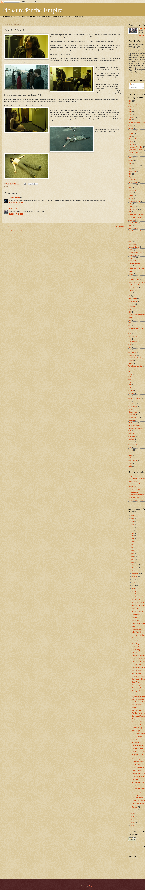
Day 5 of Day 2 (136, 710)
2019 (132, 536)
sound (130, 266)
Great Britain (132, 404)
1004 (129, 212)
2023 (132, 524)
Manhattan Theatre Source (136, 139)
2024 (132, 521)
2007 (132, 819)
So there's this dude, (138, 762)
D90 (129, 296)
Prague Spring (132, 255)
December (135, 565)
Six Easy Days (133, 287)
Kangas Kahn (132, 476)
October (135, 571)
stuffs (130, 466)
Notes (130, 250)
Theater (130, 128)
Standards (131, 304)
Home (63, 227)
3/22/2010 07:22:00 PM (16, 214)
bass (129, 320)
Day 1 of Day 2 (136, 793)
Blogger (90, 886)
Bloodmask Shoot (133, 152)
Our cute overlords (134, 489)
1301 (129, 168)
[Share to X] (33, 184)
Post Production (133, 341)
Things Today (136, 650)
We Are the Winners (138, 767)
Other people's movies (135, 147)
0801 (129, 109)
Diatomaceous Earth (134, 201)
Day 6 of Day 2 (136, 704)
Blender (130, 274)
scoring (130, 463)
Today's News (136, 694)
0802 (129, 112)
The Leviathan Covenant (135, 428)
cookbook (131, 439)
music (130, 241)
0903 (129, 309)
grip (129, 447)
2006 (132, 822)
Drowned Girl (132, 277)
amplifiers (131, 290)
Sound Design (132, 301)
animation (131, 433)
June (134, 582)
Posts (133, 84)
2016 (132, 545)
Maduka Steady (133, 412)
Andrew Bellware (14, 209)
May (133, 585)
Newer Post (7, 227)
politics (130, 160)
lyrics (130, 452)
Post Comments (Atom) (18, 231)
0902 (129, 379)
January (135, 810)
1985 (129, 388)
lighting (130, 450)
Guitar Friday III (136, 770)
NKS (129, 339)
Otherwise (131, 117)
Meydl (130, 177)
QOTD (134, 785)
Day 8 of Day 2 (136, 673)
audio (130, 204)
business (131, 141)
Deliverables (132, 244)
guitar (130, 125)
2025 (132, 518)
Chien (130, 396)
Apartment (131, 220)
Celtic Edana (132, 352)
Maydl (130, 225)
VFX (129, 431)
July (133, 579)
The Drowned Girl (133, 425)
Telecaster (131, 420)
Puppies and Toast (134, 417)
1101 (129, 120)
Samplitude (131, 258)
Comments (134, 87)
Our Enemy (135, 779)
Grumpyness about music (136, 239)
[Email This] (29, 184)
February (135, 807)
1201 (129, 136)
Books (130, 293)
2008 (132, 817)
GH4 (129, 401)
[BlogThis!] (31, 184)
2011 (132, 559)
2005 (132, 825)
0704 (129, 174)
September (135, 574)
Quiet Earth (135, 626)
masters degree (133, 228)
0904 (129, 101)
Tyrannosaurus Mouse (135, 150)
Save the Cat (132, 179)
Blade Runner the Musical (136, 231)
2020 (132, 533)
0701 (129, 106)
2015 (132, 548)
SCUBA (130, 196)
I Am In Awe (135, 647)
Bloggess (135, 719)
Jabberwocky (132, 355)
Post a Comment (12, 218)
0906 (129, 333)
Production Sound (133, 166)
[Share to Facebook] (35, 184)
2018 (132, 539)
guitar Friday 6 (136, 632)
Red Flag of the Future (135, 285)
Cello (130, 350)
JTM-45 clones (133, 223)
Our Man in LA (136, 594)
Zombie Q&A (136, 765)
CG (129, 236)
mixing (130, 371)
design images (132, 444)
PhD (129, 233)
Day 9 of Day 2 (136, 670)
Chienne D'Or (136, 614)
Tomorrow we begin (138, 803)
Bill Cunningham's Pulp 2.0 (136, 500)
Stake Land (135, 608)
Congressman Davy (134, 398)
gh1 (129, 155)
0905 (129, 347)
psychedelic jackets (134, 217)
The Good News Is (137, 736)
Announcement (136, 629)
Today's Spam (136, 641)
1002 (10, 186)
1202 (129, 163)
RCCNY (130, 271)
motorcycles (132, 458)
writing (130, 374)
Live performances (134, 263)
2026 (132, 515)
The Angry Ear (132, 423)
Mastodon (134, 75)
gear (129, 323)
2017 (132, 542)
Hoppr (130, 409)
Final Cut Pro (132, 298)
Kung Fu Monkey (133, 497)
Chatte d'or (135, 617)
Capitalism (131, 393)
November (135, 568)
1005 (129, 382)
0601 (129, 344)
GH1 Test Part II (137, 742)
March (134, 591)
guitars (130, 193)
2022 (132, 527)
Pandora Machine (133, 279)
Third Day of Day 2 (137, 728)
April (133, 588)
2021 (132, 530)
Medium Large (132, 481)
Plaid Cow (131, 415)
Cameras (131, 390)
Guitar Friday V (136, 682)
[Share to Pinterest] (37, 184)
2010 (132, 562)
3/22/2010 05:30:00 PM (16, 202)
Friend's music (132, 182)
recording (131, 144)
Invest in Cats (136, 600)
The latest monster (137, 748)
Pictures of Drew (133, 131)
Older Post (119, 227)
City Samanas (132, 190)
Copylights (135, 707)
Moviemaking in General (135, 104)
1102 (129, 158)
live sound (131, 306)
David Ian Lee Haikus (138, 679)
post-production (133, 209)
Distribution (131, 185)
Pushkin (130, 133)
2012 (132, 556)
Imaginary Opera (133, 247)
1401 (129, 187)
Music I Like (132, 171)
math (130, 455)
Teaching (131, 363)
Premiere (131, 360)
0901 (129, 377)
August (134, 576)
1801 (129, 312)
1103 (129, 385)
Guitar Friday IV (137, 722)
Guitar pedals (132, 406)
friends (130, 331)
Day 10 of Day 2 (137, 620)
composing (131, 436)
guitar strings (132, 260)
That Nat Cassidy (137, 664)
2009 (132, 814)
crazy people (132, 369)
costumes (131, 442)
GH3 (129, 325)
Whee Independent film (135, 366)
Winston (130, 198)
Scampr (130, 317)
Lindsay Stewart (14, 197)
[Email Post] (24, 184)
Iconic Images (136, 731)
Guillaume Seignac (137, 745)
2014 (132, 551)
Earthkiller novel (133, 336)
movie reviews (132, 461)
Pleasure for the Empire (32, 10)
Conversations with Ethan (136, 214)
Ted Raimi (131, 206)
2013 (132, 553)
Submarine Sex (133, 503)
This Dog (134, 739)
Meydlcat (134, 652)
